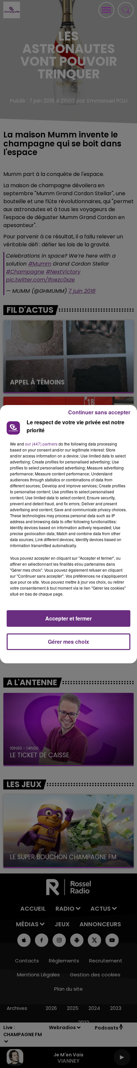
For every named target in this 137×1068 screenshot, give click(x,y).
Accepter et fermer (68, 618)
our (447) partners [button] (41, 444)
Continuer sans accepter (99, 412)
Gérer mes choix (68, 641)
